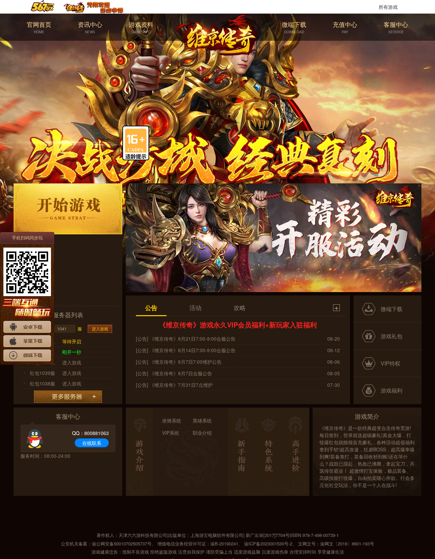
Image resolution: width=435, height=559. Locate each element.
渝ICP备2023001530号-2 (268, 543)
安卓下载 (27, 327)
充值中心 (345, 27)
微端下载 (294, 27)
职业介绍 (202, 432)
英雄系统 (202, 420)
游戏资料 (141, 27)
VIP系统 (170, 432)
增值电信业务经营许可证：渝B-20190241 (197, 543)
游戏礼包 (391, 336)
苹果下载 (27, 341)
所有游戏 (388, 6)
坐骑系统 (171, 420)
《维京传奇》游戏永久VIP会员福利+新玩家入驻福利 (238, 324)
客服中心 (396, 27)
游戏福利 (391, 390)
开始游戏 (68, 208)
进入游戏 (100, 328)
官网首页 (39, 27)
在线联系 (91, 442)
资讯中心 (90, 27)
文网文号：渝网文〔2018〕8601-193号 (336, 543)
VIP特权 (390, 363)
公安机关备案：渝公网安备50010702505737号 (106, 543)
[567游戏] (47, 7)
